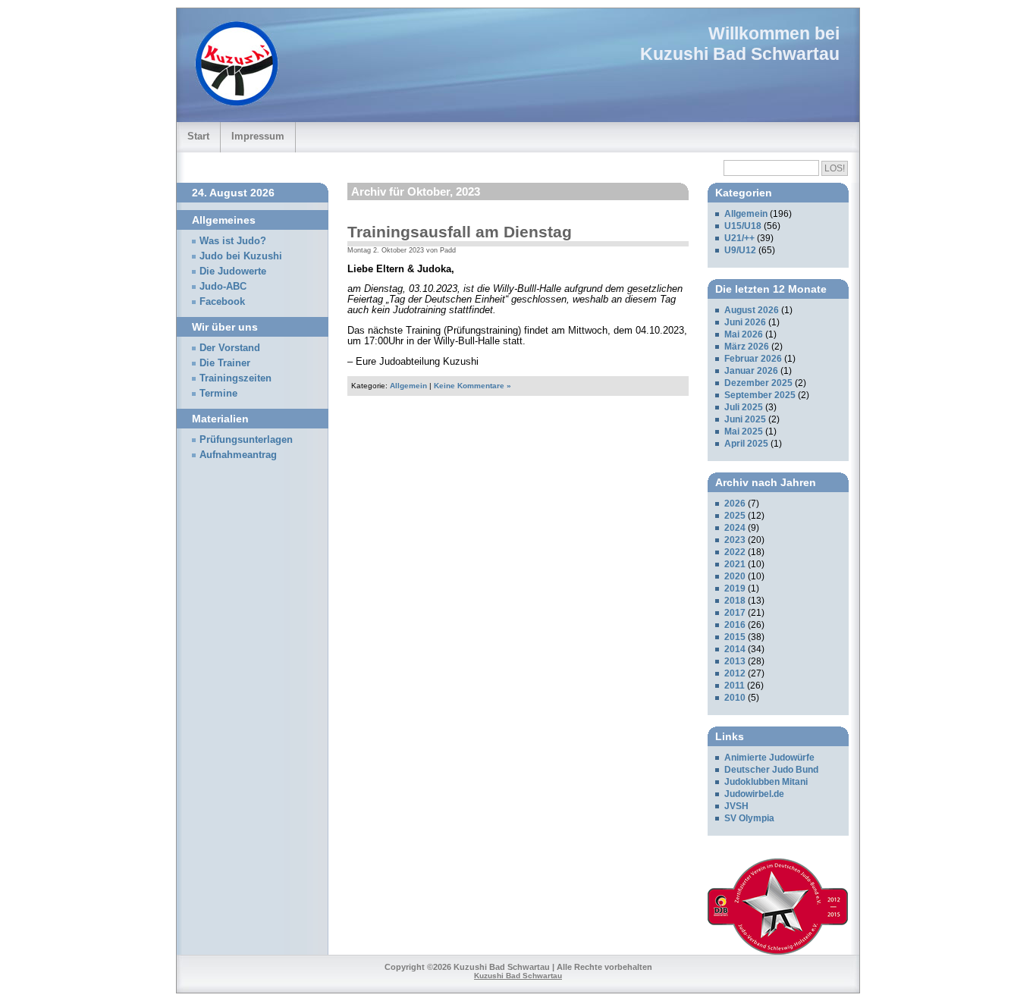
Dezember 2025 (758, 383)
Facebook (222, 302)
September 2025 (760, 395)
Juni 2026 (745, 322)
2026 (735, 503)
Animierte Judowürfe (769, 757)
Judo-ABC (222, 286)
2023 (735, 539)
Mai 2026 (743, 334)
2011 (734, 685)
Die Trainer (224, 363)
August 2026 (751, 310)
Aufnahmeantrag (238, 455)
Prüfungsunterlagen (246, 440)
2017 (735, 612)
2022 (735, 552)
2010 (735, 697)
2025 (735, 515)
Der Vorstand (229, 348)
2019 (735, 588)
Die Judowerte (232, 271)
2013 (735, 661)
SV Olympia (749, 818)
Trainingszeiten (235, 378)
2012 (735, 673)
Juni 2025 (745, 419)
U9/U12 (740, 250)
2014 (735, 649)
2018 (735, 600)
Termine (218, 393)
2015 (735, 637)
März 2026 (746, 346)
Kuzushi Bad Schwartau (740, 54)
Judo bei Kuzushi (240, 256)
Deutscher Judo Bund (771, 769)
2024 (735, 527)
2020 (735, 576)
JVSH (736, 806)
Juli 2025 (743, 407)
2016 (735, 624)
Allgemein (408, 385)
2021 (735, 564)
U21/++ (739, 238)
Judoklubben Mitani (766, 781)
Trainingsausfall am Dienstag (459, 231)
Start (198, 136)
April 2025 (746, 443)
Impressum (257, 136)
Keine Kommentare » (472, 385)
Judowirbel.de (754, 794)
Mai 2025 (743, 431)
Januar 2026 (751, 370)
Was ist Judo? (232, 241)
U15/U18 (742, 226)
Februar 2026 (753, 358)
